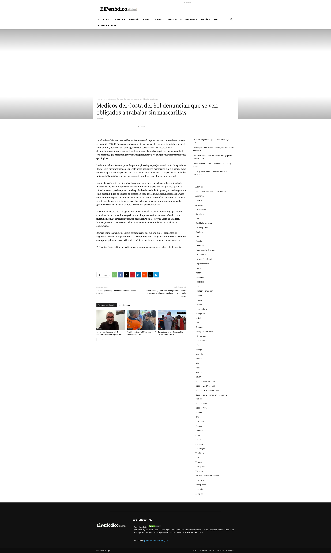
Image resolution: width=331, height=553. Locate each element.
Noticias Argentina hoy (205, 381)
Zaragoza (199, 494)
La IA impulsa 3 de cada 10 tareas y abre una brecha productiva (213, 149)
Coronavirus (100, 99)
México (198, 358)
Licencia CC (230, 551)
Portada (195, 551)
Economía (134, 19)
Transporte (200, 466)
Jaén (197, 345)
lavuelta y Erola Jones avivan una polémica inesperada (210, 173)
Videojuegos (200, 484)
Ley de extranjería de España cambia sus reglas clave (211, 141)
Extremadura (201, 309)
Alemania (199, 196)
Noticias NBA (201, 408)
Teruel (198, 457)
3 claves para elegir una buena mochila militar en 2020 (116, 292)
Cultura (198, 268)
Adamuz (199, 187)
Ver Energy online (107, 25)
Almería (198, 200)
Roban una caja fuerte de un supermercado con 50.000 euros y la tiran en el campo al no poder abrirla (166, 293)
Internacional (187, 19)
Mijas (197, 363)
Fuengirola (200, 313)
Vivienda (199, 489)
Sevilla (198, 439)
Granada (199, 327)
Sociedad (159, 19)
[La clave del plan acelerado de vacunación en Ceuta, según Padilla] (110, 320)
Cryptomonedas (202, 263)
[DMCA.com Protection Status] (155, 527)
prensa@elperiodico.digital (156, 540)
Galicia (198, 322)
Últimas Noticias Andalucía (207, 475)
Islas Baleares (201, 340)
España (204, 19)
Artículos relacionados (107, 305)
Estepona (199, 300)
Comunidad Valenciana (205, 250)
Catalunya (199, 232)
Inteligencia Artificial (204, 331)
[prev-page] (98, 339)
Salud (197, 435)
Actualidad (104, 19)
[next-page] (102, 339)
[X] (126, 274)
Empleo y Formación (204, 291)
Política (147, 19)
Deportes (172, 19)
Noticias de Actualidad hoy (207, 390)
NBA (216, 19)
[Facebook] (120, 274)
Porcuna (199, 430)
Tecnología (119, 19)
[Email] (150, 274)
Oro (197, 417)
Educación (199, 282)
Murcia (198, 372)
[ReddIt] (144, 274)
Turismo (199, 471)
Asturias (199, 205)
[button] (231, 19)
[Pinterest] (132, 274)
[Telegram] (156, 274)
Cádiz (197, 218)
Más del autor (124, 305)
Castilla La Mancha (203, 223)
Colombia (199, 245)
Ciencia (198, 241)
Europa (198, 304)
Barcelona (199, 214)
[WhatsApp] (114, 274)
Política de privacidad (216, 551)
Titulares (199, 462)
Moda (197, 368)
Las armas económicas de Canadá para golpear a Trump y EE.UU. (212, 157)
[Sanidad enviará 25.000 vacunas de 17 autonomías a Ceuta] (141, 320)
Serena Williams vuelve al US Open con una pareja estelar (212, 165)
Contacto (203, 551)
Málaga (198, 349)
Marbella (199, 354)
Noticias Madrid (202, 403)
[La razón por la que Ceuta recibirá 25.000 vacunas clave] (172, 320)
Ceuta (99, 329)
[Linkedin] (138, 274)
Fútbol (198, 318)
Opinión (198, 412)
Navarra (198, 377)
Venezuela (199, 480)
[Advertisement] (187, 9)
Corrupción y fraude (204, 259)
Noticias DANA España (205, 386)
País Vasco (199, 421)
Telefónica (199, 453)
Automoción (200, 209)
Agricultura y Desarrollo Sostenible (210, 191)
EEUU (197, 286)
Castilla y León (201, 227)
